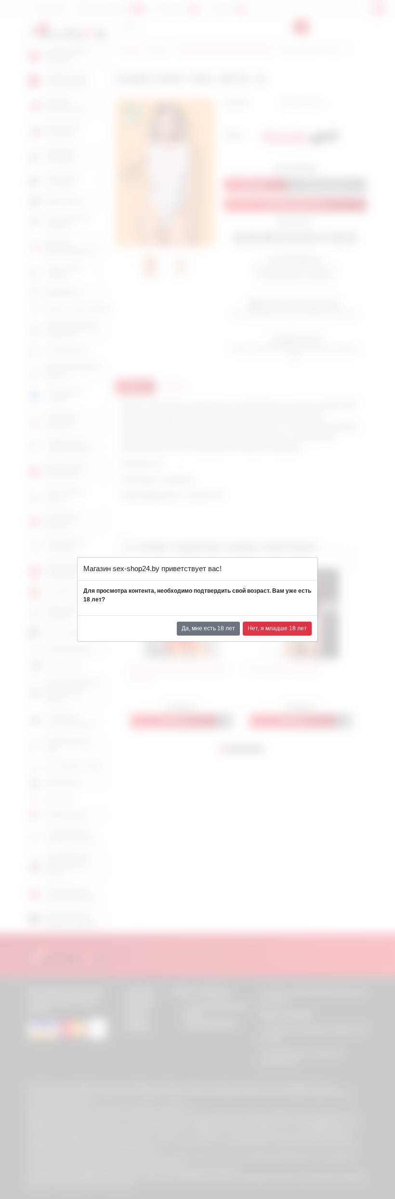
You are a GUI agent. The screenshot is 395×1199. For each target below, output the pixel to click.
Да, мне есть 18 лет (208, 628)
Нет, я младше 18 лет (277, 628)
